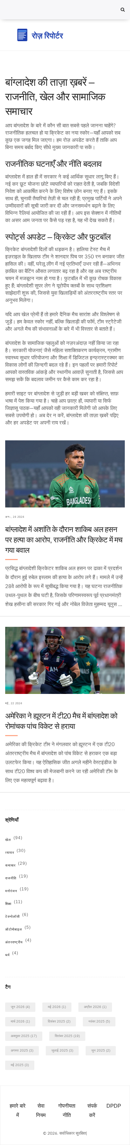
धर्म (11, 955)
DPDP (113, 1106)
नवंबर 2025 (99, 1021)
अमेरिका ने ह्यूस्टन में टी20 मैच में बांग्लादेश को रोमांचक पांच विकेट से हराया (61, 721)
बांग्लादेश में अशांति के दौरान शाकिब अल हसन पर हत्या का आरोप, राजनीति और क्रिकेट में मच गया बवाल (63, 540)
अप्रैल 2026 (95, 1007)
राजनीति (16, 878)
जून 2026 (20, 1007)
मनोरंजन (17, 891)
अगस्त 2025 (22, 1050)
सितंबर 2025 (67, 1036)
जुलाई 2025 (62, 1050)
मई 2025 (20, 1065)
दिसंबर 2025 (59, 1021)
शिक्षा (14, 904)
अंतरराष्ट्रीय (18, 942)
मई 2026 (57, 1007)
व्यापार (15, 852)
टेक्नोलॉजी (16, 916)
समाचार (16, 865)
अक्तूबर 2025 (24, 1036)
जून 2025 (100, 1050)
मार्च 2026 (20, 1021)
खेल (14, 840)
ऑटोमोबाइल (18, 929)
